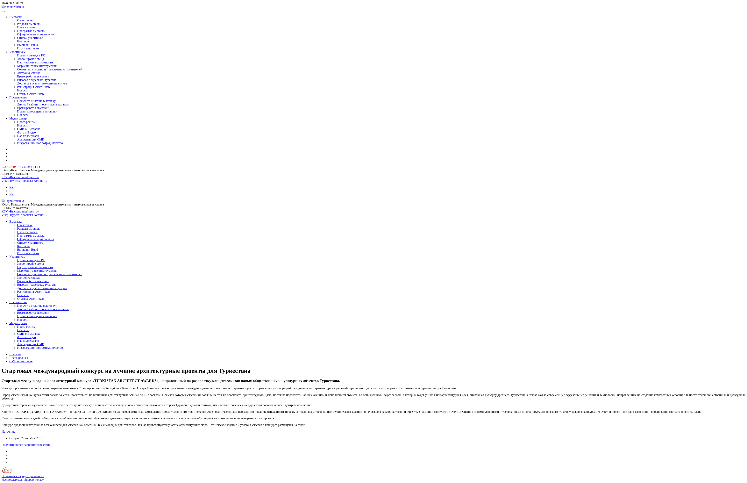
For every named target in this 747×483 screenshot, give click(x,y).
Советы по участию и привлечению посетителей (49, 69)
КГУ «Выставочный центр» (20, 177)
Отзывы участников (30, 94)
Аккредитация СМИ (30, 139)
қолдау (39, 479)
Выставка (15, 16)
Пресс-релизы (26, 122)
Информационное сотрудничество (40, 143)
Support (29, 479)
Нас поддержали (28, 136)
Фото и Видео (26, 132)
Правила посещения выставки (37, 111)
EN (11, 194)
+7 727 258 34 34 (28, 166)
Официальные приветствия (35, 34)
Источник (8, 431)
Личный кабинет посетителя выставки (43, 104)
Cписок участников (30, 38)
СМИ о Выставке (28, 129)
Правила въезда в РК (31, 55)
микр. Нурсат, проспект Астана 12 (24, 180)
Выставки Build (27, 45)
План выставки (27, 27)
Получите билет (12, 444)
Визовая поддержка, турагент (36, 80)
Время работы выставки (33, 76)
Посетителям (18, 97)
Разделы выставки (29, 23)
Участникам (17, 52)
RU (11, 190)
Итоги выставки (28, 48)
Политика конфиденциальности (23, 476)
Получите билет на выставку (36, 101)
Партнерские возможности (35, 62)
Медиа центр (18, 118)
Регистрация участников (33, 87)
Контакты (23, 41)
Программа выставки (31, 30)
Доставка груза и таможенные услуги (42, 83)
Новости (23, 90)
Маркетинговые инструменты (37, 66)
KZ (11, 187)
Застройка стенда (28, 73)
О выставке (24, 20)
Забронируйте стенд (30, 59)
